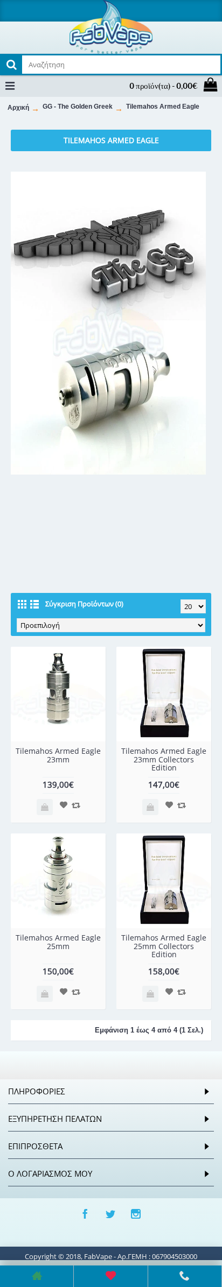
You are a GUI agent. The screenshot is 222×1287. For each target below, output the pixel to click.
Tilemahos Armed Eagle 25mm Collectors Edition (163, 945)
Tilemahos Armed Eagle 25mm (58, 941)
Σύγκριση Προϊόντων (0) (84, 604)
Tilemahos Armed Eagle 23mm (58, 755)
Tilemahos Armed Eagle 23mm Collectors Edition (163, 759)
